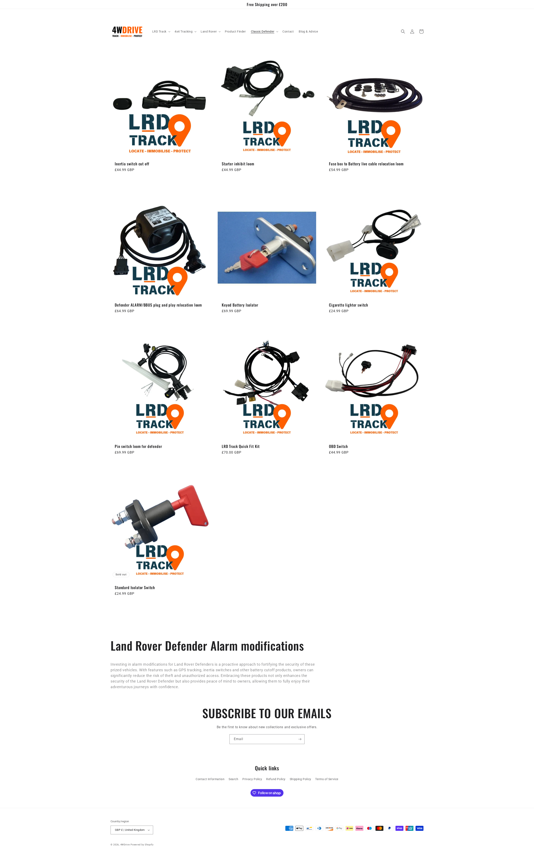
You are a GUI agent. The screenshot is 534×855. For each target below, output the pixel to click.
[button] (161, 31)
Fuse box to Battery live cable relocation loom (366, 163)
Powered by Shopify (142, 844)
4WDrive (125, 844)
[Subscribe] (299, 739)
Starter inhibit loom (238, 163)
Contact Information (210, 779)
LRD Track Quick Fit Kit (241, 446)
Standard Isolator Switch (135, 587)
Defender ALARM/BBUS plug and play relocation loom (158, 305)
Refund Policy (276, 779)
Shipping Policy (300, 779)
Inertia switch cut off (132, 163)
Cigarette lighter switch (348, 305)
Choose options (374, 181)
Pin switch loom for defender (138, 446)
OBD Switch (338, 446)
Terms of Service (326, 779)
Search (233, 779)
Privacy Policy (252, 779)
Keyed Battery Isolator (240, 305)
